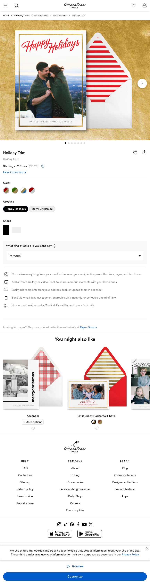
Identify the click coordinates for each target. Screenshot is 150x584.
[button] (54, 246)
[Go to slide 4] (75, 143)
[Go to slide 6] (81, 143)
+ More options (32, 422)
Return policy (25, 489)
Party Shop (75, 496)
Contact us (25, 475)
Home (6, 15)
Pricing (75, 475)
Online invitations (125, 475)
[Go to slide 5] (78, 143)
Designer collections (125, 482)
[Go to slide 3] (72, 143)
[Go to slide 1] (65, 143)
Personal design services (75, 489)
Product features (125, 489)
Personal (15, 256)
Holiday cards (41, 15)
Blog (125, 468)
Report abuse (25, 503)
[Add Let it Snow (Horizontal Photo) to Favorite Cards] (97, 428)
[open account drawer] (144, 5)
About (75, 468)
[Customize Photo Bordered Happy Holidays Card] (75, 80)
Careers (75, 503)
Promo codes (75, 482)
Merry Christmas (42, 209)
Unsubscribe (25, 496)
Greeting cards (22, 15)
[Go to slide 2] (69, 143)
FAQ (25, 468)
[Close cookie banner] (147, 548)
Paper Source (88, 327)
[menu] (5, 5)
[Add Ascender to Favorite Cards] (32, 428)
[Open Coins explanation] (43, 166)
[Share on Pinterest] (72, 524)
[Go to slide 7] (84, 143)
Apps (125, 496)
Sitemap (25, 482)
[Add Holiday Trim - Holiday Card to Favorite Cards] (135, 153)
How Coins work (14, 172)
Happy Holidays (16, 209)
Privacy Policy (130, 554)
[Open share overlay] (144, 152)
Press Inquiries (75, 510)
